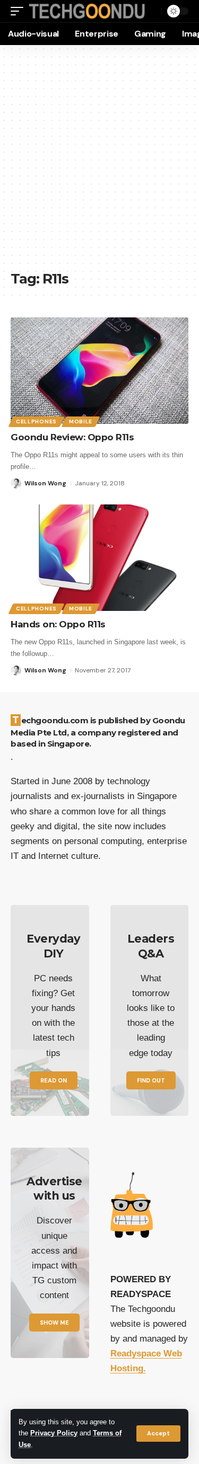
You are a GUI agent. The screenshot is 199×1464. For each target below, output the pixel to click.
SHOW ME (54, 1322)
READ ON (53, 1080)
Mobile (80, 421)
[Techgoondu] (87, 11)
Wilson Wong (45, 483)
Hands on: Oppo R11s (58, 624)
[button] (158, 1433)
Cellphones (36, 421)
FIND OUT (151, 1080)
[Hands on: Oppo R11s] (99, 557)
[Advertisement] (99, 163)
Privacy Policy (53, 1433)
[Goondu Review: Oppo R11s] (99, 370)
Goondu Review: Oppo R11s (72, 437)
